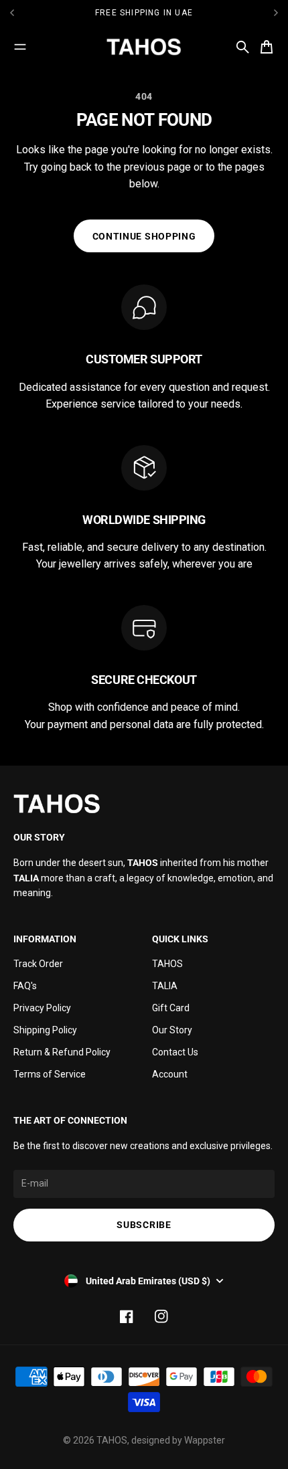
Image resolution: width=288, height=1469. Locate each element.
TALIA (164, 985)
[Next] (276, 12)
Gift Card (171, 1008)
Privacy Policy (42, 1008)
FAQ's (25, 985)
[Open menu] (20, 47)
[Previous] (47, 12)
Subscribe (144, 1224)
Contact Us (175, 1052)
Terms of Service (49, 1074)
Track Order (38, 963)
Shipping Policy (45, 1030)
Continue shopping (144, 236)
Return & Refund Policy (62, 1052)
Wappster (204, 1440)
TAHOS (167, 963)
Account (170, 1074)
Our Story (172, 1030)
